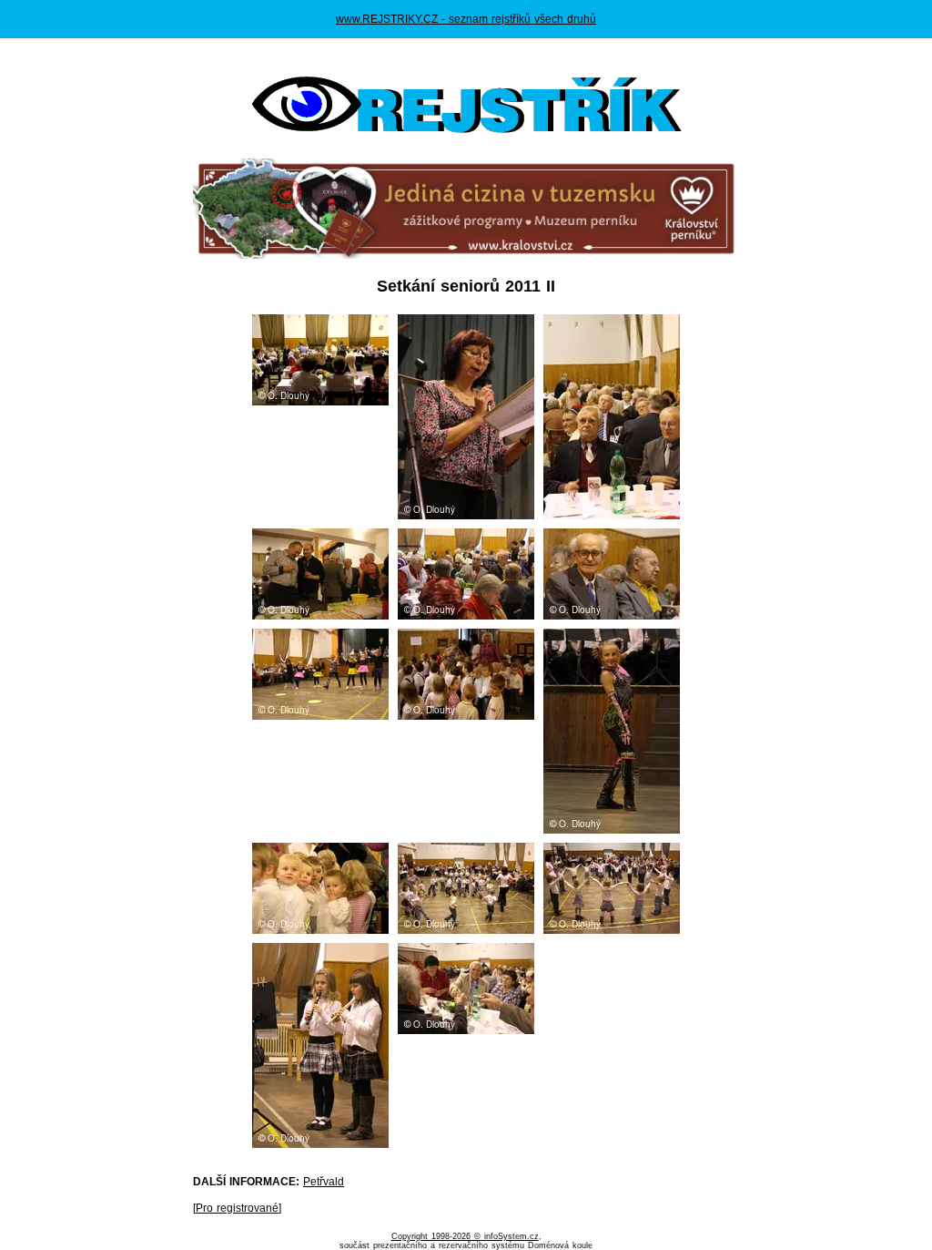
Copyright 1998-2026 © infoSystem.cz (465, 1236)
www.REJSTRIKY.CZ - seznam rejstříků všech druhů (466, 19)
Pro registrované (237, 1208)
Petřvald (323, 1181)
